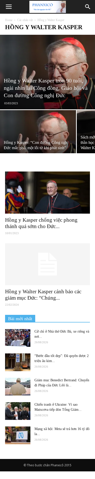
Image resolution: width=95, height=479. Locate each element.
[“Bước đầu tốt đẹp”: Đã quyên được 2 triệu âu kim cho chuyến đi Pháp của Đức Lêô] (17, 362)
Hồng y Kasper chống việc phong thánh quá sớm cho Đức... (41, 223)
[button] (88, 7)
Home (8, 20)
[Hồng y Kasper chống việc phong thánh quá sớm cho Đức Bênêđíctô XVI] (47, 192)
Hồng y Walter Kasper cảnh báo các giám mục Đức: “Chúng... (43, 294)
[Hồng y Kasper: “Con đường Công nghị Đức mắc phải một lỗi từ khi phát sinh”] (38, 138)
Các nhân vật (25, 20)
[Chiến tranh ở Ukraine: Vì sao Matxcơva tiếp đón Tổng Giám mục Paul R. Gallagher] (17, 411)
